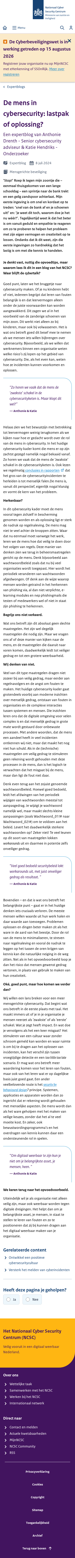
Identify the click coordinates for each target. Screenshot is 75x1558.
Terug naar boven (34, 1548)
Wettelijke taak (21, 1384)
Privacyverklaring (37, 1471)
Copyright (37, 1497)
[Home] (5, 28)
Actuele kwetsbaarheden (28, 1433)
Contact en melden (24, 1427)
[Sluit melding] (69, 40)
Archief (37, 1535)
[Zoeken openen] (62, 28)
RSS (12, 1453)
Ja (14, 1299)
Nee (35, 1299)
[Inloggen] (71, 28)
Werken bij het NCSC (25, 1397)
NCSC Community (22, 1446)
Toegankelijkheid (37, 1523)
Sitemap (37, 1510)
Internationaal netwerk (27, 1403)
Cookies (37, 1484)
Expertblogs (16, 87)
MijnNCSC (17, 1440)
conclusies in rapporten (42, 470)
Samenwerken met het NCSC (31, 1390)
